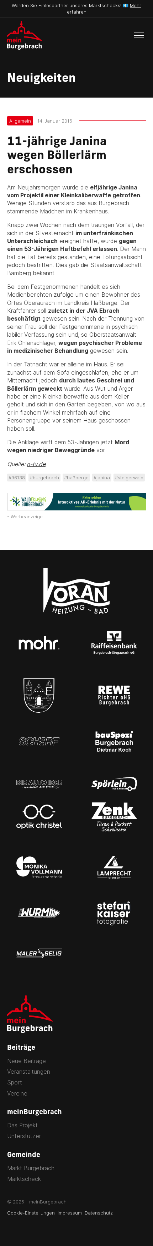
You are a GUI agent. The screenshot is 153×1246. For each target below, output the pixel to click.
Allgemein (20, 121)
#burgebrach (44, 477)
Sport (14, 1082)
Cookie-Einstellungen (31, 1213)
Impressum (70, 1213)
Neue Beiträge (26, 1060)
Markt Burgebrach (30, 1168)
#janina (102, 477)
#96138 (17, 477)
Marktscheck (24, 1178)
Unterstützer (24, 1135)
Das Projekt (22, 1125)
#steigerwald (129, 477)
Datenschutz (99, 1213)
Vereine (17, 1093)
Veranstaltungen (28, 1071)
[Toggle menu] (139, 35)
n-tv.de (36, 464)
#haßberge (76, 477)
